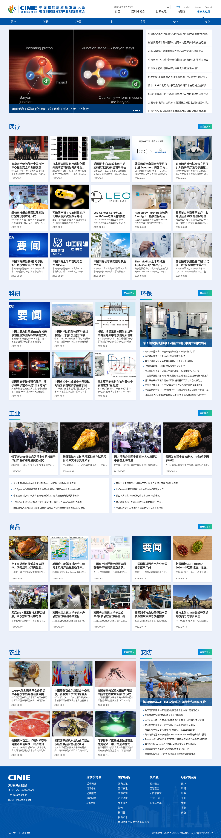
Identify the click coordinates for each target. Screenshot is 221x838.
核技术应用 (203, 12)
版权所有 (26, 833)
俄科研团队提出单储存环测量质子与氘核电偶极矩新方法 (178, 94)
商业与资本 (156, 803)
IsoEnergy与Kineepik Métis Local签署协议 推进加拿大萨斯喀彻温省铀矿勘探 (49, 508)
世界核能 (161, 12)
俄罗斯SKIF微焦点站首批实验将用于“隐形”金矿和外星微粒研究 (179, 77)
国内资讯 (123, 784)
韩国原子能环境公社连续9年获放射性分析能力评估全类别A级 (173, 385)
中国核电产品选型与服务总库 (133, 822)
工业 (110, 22)
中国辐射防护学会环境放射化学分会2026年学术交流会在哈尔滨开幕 (177, 390)
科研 (46, 22)
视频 (120, 808)
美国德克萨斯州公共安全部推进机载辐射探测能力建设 (170, 725)
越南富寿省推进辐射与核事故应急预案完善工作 (167, 749)
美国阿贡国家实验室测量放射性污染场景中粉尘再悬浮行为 (172, 710)
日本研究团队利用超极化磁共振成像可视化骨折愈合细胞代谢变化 (179, 111)
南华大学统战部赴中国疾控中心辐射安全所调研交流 (175, 51)
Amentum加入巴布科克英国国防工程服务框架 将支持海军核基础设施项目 (177, 739)
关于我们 (13, 833)
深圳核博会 (138, 12)
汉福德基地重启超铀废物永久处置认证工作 (165, 366)
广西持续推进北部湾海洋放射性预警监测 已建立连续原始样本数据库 (177, 376)
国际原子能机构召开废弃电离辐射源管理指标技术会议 (170, 352)
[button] (133, 110)
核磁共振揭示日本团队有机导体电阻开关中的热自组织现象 (179, 42)
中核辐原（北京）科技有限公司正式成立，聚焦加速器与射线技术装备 (46, 496)
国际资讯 (123, 788)
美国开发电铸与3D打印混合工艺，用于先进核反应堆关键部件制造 (147, 483)
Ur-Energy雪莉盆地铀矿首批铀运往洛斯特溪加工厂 (140, 489)
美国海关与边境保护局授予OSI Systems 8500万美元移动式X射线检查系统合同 (177, 735)
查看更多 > (205, 127)
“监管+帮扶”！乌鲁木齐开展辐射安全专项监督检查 (139, 508)
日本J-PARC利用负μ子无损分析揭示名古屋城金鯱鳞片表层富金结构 (179, 85)
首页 (117, 12)
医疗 (13, 22)
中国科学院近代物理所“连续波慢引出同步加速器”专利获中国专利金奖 (179, 34)
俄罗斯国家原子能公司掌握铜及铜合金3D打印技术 (139, 502)
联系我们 (91, 803)
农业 (175, 22)
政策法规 (123, 793)
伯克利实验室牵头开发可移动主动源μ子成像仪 (138, 496)
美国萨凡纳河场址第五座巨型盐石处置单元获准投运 (169, 361)
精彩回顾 (91, 798)
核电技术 (123, 817)
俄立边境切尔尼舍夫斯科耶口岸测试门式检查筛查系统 (170, 730)
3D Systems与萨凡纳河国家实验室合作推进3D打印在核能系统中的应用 (46, 489)
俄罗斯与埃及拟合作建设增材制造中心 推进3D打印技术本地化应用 (44, 483)
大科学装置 (156, 793)
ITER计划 (155, 798)
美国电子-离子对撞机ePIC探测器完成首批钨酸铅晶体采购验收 (179, 103)
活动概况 (91, 784)
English (187, 7)
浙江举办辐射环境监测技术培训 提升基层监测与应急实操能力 (173, 381)
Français (197, 7)
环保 (78, 22)
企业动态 (123, 798)
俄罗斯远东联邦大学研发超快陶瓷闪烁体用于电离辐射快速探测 (174, 720)
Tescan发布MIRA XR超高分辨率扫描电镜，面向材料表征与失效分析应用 (47, 502)
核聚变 (181, 12)
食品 (143, 22)
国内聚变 (154, 784)
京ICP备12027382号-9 (202, 833)
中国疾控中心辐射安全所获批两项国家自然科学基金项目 (178, 60)
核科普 (121, 812)
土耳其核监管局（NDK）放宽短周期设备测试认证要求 (170, 754)
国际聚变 (154, 788)
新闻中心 (91, 788)
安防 (207, 22)
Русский (208, 7)
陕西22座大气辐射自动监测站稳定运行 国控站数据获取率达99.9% (175, 395)
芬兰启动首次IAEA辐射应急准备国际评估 (164, 715)
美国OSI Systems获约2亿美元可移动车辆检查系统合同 (170, 744)
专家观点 (123, 803)
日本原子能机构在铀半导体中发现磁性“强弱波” (173, 68)
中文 (178, 7)
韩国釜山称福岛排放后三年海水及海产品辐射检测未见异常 (172, 371)
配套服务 (91, 793)
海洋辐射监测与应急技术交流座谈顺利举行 (165, 356)
